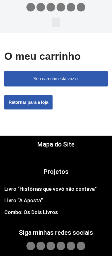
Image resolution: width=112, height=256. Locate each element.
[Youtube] (61, 7)
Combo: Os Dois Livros (31, 212)
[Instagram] (40, 7)
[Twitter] (51, 7)
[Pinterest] (71, 7)
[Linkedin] (81, 7)
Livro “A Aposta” (23, 200)
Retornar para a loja (28, 102)
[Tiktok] (30, 7)
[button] (56, 22)
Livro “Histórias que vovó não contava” (50, 189)
